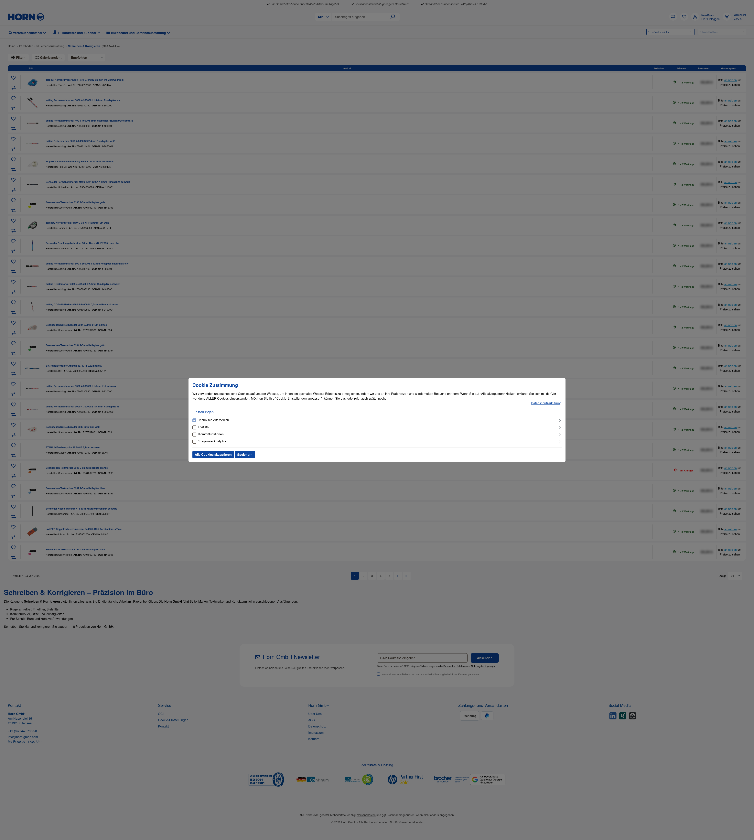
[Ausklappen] (560, 420)
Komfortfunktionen (211, 434)
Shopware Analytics (212, 441)
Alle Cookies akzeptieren (213, 454)
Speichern (245, 454)
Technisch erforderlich (213, 420)
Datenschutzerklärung (546, 403)
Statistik (203, 427)
